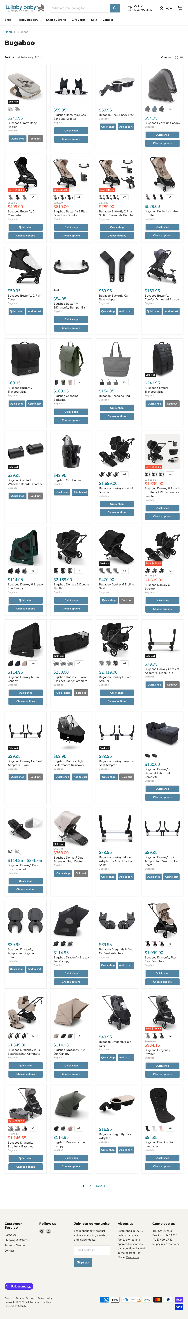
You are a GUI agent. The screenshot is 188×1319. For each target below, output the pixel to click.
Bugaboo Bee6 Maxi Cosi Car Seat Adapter (69, 117)
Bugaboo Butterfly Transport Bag (20, 390)
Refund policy (45, 1298)
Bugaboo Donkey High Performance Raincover (68, 763)
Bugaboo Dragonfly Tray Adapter (115, 1136)
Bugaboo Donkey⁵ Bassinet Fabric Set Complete (157, 773)
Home (9, 32)
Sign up (83, 1262)
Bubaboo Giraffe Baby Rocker (22, 125)
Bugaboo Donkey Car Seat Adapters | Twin (25, 763)
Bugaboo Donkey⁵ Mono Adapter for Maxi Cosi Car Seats (116, 861)
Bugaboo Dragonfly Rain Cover (115, 1044)
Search (8, 1298)
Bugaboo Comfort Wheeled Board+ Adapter (25, 482)
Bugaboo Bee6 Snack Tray (116, 115)
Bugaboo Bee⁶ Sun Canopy (162, 123)
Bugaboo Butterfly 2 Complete (21, 213)
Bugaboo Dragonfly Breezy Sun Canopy (71, 959)
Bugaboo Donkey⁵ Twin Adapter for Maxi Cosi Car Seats (162, 861)
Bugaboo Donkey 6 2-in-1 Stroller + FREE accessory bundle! (162, 492)
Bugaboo (12, 130)
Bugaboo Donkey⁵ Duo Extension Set (23, 867)
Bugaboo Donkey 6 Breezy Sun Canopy (25, 586)
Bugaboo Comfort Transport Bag (156, 390)
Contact (108, 20)
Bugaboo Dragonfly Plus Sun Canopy (69, 1052)
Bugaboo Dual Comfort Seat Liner (160, 1144)
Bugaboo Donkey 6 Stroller (157, 587)
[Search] (115, 8)
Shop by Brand (56, 20)
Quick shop (17, 138)
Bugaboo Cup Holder (67, 480)
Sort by (9, 57)
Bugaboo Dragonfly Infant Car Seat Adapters (116, 951)
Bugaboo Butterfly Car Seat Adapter (114, 298)
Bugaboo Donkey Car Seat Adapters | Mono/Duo (162, 671)
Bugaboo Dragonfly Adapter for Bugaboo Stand (21, 953)
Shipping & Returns (16, 1240)
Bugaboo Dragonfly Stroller (157, 1052)
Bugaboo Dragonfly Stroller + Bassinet (20, 1145)
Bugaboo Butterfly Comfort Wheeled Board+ (162, 298)
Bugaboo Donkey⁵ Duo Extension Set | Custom (68, 860)
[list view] (180, 57)
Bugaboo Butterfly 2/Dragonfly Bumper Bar (69, 306)
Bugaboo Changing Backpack (65, 398)
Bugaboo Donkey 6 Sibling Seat (116, 586)
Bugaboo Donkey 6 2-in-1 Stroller (116, 490)
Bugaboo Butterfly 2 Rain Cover (24, 298)
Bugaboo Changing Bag (114, 396)
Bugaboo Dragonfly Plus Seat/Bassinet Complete (24, 1052)
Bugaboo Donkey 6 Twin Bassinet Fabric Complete (70, 679)
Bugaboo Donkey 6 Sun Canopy (23, 679)
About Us (10, 1235)
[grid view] (175, 57)
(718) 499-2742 (143, 10)
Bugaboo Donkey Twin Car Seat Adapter (116, 763)
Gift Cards (79, 20)
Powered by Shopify (15, 1306)
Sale (94, 20)
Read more (132, 1257)
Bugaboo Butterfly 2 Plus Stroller (161, 213)
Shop (8, 20)
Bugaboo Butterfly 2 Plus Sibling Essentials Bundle (116, 213)
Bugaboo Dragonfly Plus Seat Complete (161, 959)
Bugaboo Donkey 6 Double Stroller (71, 586)
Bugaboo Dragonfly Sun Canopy (69, 1144)
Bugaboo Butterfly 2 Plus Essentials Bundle (70, 213)
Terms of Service (15, 1245)
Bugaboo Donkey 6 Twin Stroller (115, 679)
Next (99, 1186)
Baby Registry (29, 20)
